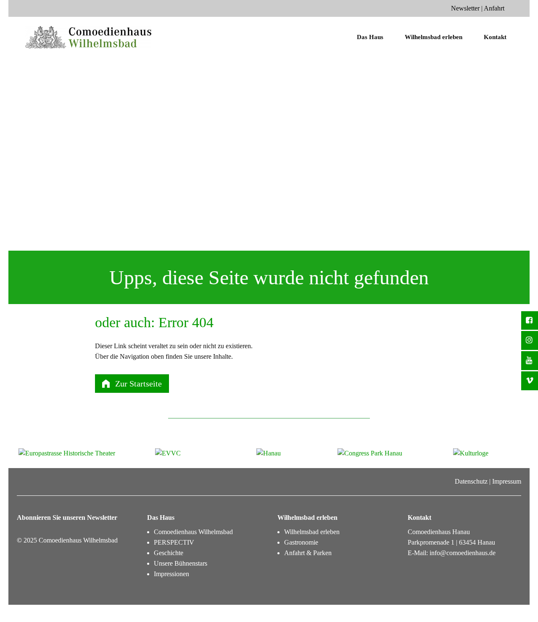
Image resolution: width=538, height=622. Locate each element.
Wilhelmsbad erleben (433, 37)
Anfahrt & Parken (308, 552)
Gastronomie (301, 542)
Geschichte (168, 552)
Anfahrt (494, 8)
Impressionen (171, 573)
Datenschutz (471, 481)
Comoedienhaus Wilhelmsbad (193, 531)
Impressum (506, 481)
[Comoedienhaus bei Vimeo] (529, 380)
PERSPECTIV (174, 542)
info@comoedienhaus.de (463, 552)
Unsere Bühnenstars (180, 563)
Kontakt (495, 37)
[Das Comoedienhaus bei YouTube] (529, 360)
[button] (132, 383)
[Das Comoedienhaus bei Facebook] (529, 320)
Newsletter (465, 8)
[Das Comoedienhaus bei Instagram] (529, 340)
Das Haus (370, 37)
